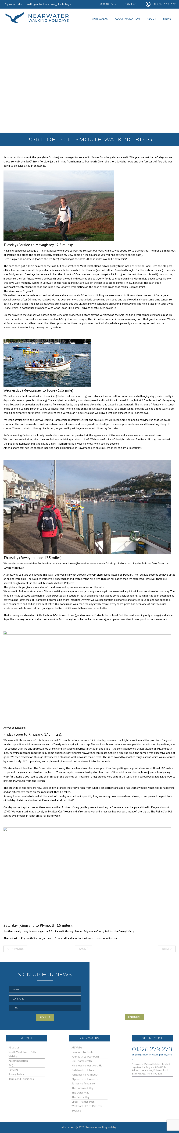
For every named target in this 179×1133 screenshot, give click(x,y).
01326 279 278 (152, 1048)
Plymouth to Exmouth (84, 1079)
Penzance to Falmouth (84, 1074)
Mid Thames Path (81, 1061)
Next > (167, 949)
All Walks (76, 1047)
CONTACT (131, 4)
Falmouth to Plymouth (85, 1056)
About (151, 18)
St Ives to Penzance (83, 1083)
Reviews (13, 1070)
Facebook (136, 1083)
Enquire (134, 1017)
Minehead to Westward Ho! (87, 1065)
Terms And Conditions (21, 1079)
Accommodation (127, 18)
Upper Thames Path (83, 1101)
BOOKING (107, 4)
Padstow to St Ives (82, 1070)
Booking (76, 1110)
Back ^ (83, 949)
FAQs (12, 1065)
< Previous (15, 949)
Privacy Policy (16, 1074)
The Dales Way (80, 1092)
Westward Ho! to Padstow (86, 1106)
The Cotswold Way (82, 1088)
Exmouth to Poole (82, 1052)
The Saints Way (80, 1097)
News (167, 18)
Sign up (44, 1017)
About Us (14, 1047)
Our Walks (100, 18)
